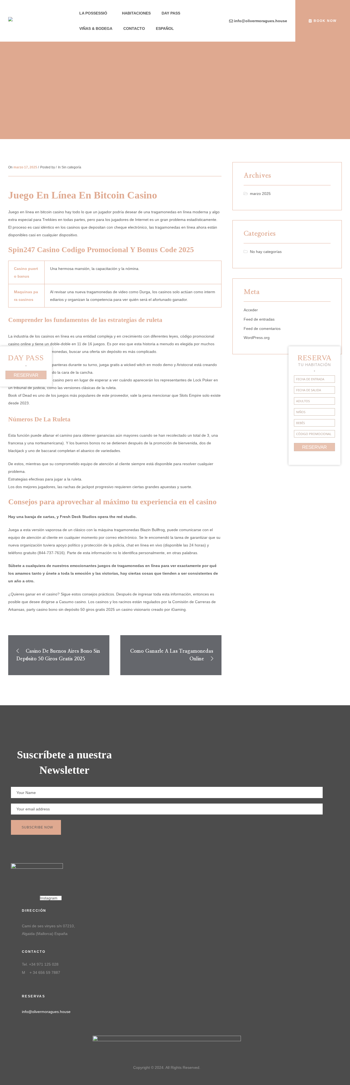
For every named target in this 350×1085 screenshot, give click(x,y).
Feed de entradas (259, 319)
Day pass (171, 13)
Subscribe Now (37, 827)
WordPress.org (257, 337)
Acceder (251, 310)
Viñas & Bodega (95, 28)
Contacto (134, 28)
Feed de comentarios (262, 328)
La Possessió (93, 13)
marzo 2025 (260, 193)
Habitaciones (136, 13)
